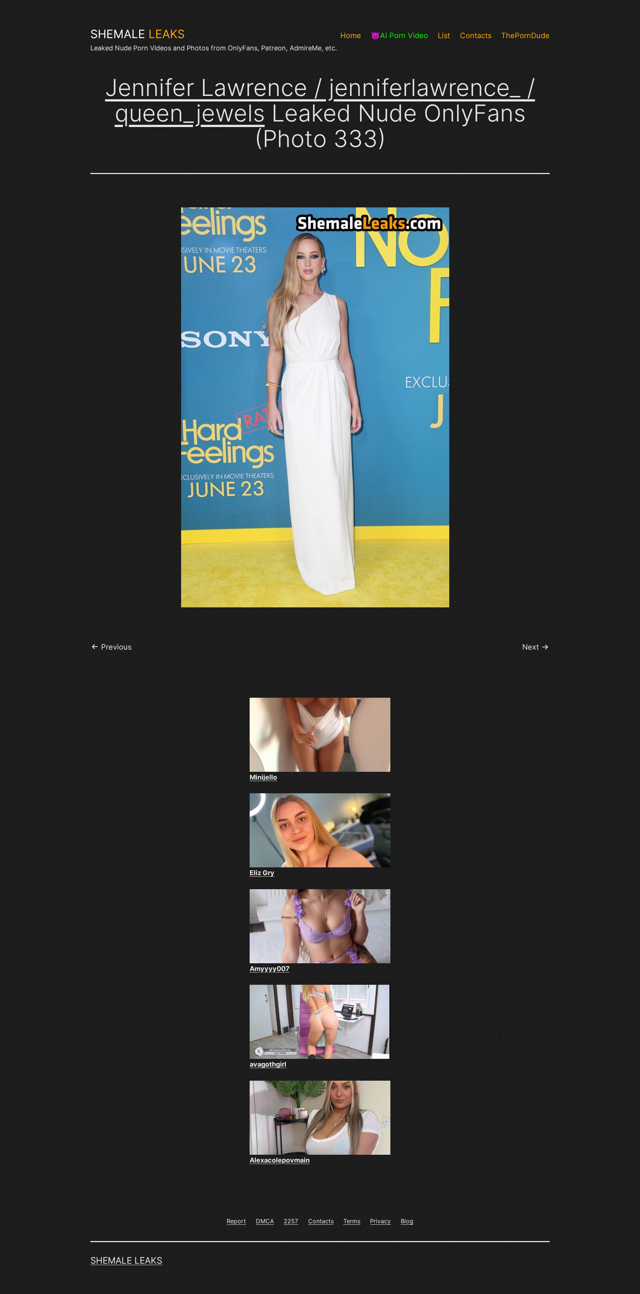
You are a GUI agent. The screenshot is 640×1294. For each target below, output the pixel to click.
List (444, 35)
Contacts (475, 35)
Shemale (137, 34)
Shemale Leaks (126, 1260)
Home (350, 35)
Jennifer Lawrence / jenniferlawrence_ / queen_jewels (320, 100)
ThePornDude (525, 35)
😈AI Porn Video (399, 35)
